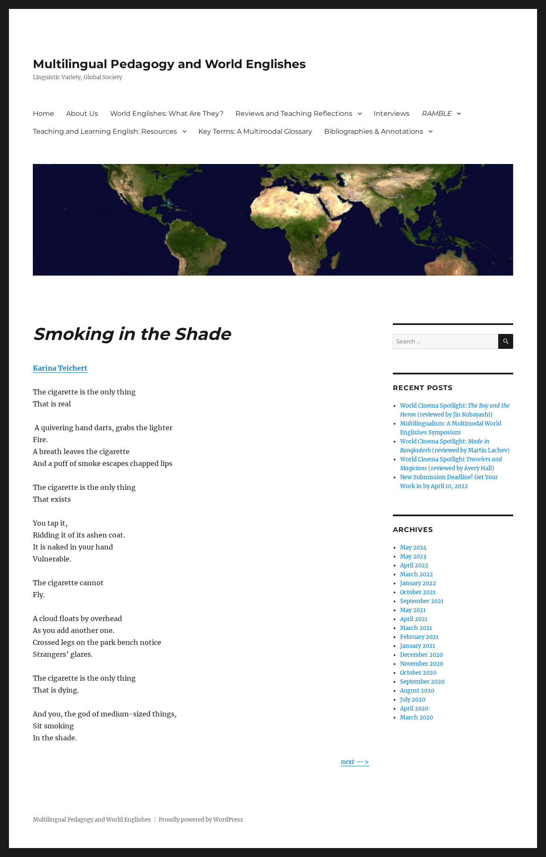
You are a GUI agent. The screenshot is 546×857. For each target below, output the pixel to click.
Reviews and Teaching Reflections (293, 113)
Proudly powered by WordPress (201, 819)
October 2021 (418, 592)
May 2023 (413, 556)
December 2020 (421, 655)
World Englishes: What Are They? (167, 113)
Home (43, 113)
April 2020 (414, 708)
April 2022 (414, 565)
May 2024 (413, 547)
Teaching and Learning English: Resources (105, 131)
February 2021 (419, 637)
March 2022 (416, 574)
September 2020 (422, 681)
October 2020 (418, 672)
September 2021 (422, 601)
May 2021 (413, 610)
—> (355, 761)
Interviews (392, 113)
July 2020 (412, 699)
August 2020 (417, 690)
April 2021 (413, 619)
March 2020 (416, 717)
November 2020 (421, 663)
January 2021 (417, 646)
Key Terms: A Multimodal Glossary (255, 131)
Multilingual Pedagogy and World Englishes (169, 64)
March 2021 (416, 628)
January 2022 (418, 583)
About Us (82, 113)
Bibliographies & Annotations (373, 131)
